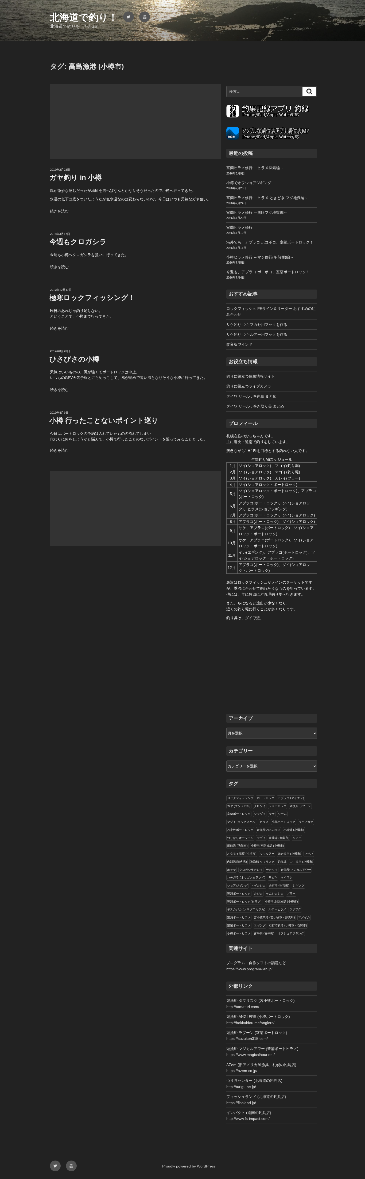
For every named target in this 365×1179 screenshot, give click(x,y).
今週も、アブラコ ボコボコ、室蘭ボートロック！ (268, 272)
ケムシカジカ (275, 893)
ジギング (298, 885)
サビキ (273, 877)
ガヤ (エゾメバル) (239, 806)
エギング (260, 925)
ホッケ (231, 869)
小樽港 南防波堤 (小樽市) (267, 845)
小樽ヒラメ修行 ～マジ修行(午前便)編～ (260, 257)
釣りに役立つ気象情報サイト (250, 376)
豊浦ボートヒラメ (239, 917)
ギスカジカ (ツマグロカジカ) (246, 909)
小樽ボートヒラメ (239, 933)
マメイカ (304, 917)
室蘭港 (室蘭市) (279, 837)
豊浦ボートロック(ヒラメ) (244, 901)
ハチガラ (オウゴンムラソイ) (246, 877)
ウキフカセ (305, 821)
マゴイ (261, 837)
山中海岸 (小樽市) (301, 861)
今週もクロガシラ (78, 242)
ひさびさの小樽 (74, 359)
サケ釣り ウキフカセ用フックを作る (256, 324)
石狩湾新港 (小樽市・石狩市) (288, 925)
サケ (272, 813)
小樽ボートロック (283, 821)
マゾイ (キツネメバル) (242, 821)
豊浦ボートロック (239, 893)
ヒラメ (264, 821)
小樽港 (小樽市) (294, 829)
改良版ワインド (239, 344)
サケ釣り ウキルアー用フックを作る (256, 334)
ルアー (297, 837)
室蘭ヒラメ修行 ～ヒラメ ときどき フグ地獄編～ (267, 198)
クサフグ (295, 909)
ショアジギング (237, 885)
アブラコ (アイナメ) (291, 798)
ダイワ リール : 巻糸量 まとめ (251, 396)
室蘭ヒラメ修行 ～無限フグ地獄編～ (256, 212)
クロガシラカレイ (251, 869)
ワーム (282, 813)
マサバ (308, 853)
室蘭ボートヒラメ (239, 925)
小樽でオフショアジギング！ (250, 183)
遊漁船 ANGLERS (268, 829)
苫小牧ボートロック (240, 829)
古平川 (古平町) (264, 933)
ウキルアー (267, 853)
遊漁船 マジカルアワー (296, 869)
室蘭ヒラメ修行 (239, 227)
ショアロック (277, 806)
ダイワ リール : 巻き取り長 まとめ (255, 406)
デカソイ (272, 869)
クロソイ (260, 806)
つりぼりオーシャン (240, 837)
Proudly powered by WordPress (189, 1166)
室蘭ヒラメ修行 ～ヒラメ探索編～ (255, 168)
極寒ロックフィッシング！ (92, 298)
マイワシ (286, 877)
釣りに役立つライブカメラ (248, 386)
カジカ (258, 893)
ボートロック (265, 798)
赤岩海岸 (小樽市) (289, 853)
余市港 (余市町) (279, 885)
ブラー (291, 893)
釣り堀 (282, 861)
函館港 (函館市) (237, 845)
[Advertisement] (135, 121)
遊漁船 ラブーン (300, 806)
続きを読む (59, 211)
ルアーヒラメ (277, 909)
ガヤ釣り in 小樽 (75, 177)
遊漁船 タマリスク (262, 861)
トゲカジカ (258, 885)
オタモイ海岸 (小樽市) (242, 853)
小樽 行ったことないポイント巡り (103, 420)
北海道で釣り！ (84, 17)
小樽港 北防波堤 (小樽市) (281, 901)
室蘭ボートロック (239, 813)
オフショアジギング (291, 933)
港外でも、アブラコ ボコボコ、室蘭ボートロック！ (269, 242)
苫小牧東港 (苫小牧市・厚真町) (274, 917)
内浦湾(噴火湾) (237, 861)
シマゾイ (260, 813)
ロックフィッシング (240, 798)
